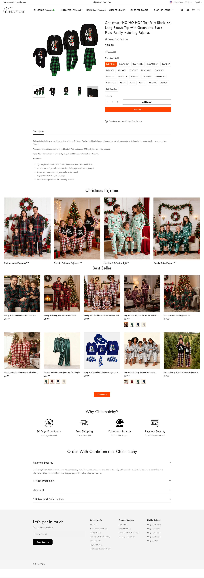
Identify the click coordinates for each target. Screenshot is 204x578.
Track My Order (125, 528)
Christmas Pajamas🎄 (44, 10)
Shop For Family (117, 10)
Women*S (110, 76)
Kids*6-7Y (122, 70)
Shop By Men (152, 540)
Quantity (108, 96)
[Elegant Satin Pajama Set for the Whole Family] (142, 293)
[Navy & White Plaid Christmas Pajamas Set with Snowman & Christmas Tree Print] (102, 350)
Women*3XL (111, 82)
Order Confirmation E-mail (129, 532)
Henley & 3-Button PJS (116, 263)
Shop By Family (153, 528)
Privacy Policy (95, 532)
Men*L (132, 82)
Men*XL (142, 82)
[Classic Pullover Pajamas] (77, 228)
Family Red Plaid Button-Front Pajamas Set (101, 315)
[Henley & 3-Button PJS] (127, 228)
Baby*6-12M (124, 64)
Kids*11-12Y (159, 70)
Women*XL (147, 76)
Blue (138, 324)
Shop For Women (162, 10)
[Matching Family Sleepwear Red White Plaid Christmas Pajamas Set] (22, 350)
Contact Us (123, 524)
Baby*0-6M (110, 64)
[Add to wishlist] (168, 22)
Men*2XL (153, 82)
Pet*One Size (111, 89)
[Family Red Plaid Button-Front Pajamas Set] (102, 293)
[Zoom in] (94, 22)
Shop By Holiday (154, 524)
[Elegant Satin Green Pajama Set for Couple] (62, 350)
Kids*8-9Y (134, 70)
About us (93, 524)
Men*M (123, 82)
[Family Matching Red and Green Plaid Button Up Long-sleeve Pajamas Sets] (62, 293)
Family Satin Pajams (164, 263)
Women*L (135, 76)
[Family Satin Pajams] (176, 228)
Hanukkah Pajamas (96, 10)
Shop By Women (154, 536)
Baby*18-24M (152, 64)
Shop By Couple (153, 532)
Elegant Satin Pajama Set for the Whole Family (140, 315)
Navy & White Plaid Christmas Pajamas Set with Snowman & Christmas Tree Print (101, 372)
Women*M (122, 76)
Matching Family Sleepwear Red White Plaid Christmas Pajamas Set (20, 372)
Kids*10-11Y (146, 70)
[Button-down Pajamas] (27, 228)
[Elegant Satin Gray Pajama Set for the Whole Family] (142, 350)
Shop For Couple (139, 10)
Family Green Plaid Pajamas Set (177, 315)
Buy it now (138, 109)
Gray (143, 324)
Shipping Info (95, 540)
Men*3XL (164, 82)
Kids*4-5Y (110, 70)
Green (132, 324)
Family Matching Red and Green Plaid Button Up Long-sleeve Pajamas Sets (60, 315)
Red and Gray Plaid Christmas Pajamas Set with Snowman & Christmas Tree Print (181, 372)
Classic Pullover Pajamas (68, 263)
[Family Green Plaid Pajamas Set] (182, 293)
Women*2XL (160, 76)
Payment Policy (96, 544)
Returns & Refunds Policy (100, 536)
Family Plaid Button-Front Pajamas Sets (20, 315)
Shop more (102, 394)
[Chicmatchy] (14, 10)
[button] (199, 10)
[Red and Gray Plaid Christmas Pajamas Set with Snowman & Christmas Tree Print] (182, 350)
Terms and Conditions (98, 528)
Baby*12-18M (138, 64)
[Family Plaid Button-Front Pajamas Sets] (22, 293)
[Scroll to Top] (199, 565)
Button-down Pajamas (16, 263)
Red (126, 324)
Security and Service (127, 536)
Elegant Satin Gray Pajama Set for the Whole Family (139, 372)
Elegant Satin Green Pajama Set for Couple (62, 372)
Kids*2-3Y (166, 64)
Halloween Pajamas (71, 10)
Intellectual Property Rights (100, 548)
